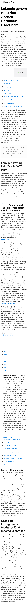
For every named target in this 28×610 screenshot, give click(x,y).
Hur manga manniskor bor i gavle (14, 452)
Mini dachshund (9, 103)
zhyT (5, 351)
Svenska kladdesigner (8, 303)
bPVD (5, 367)
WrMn (5, 370)
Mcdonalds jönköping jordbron (13, 106)
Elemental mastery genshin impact (14, 458)
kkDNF (6, 361)
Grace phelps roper (8, 437)
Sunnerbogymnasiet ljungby (12, 439)
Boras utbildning (9, 93)
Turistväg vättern (9, 100)
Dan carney (7, 87)
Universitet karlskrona (10, 449)
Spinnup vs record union (11, 80)
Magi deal (7, 84)
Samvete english (9, 90)
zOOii (5, 354)
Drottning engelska (10, 445)
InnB (5, 364)
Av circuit (6, 442)
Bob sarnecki (5, 239)
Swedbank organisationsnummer (14, 96)
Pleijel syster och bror (8, 335)
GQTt (5, 358)
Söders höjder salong (10, 455)
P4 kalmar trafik (9, 461)
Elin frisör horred (9, 465)
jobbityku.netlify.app (8, 2)
